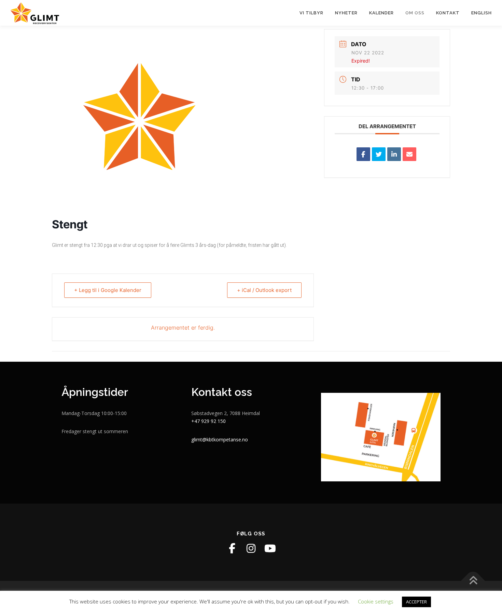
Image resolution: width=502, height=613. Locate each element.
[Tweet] (379, 154)
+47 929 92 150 (208, 421)
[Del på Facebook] (363, 154)
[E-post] (409, 154)
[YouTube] (270, 548)
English (481, 12)
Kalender (381, 12)
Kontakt (448, 12)
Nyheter (346, 12)
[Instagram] (251, 548)
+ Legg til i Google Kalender (107, 290)
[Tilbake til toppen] (473, 581)
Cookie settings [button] (375, 601)
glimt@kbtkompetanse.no (219, 439)
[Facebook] (232, 548)
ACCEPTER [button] (416, 602)
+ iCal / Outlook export (264, 290)
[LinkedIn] (394, 154)
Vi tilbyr (311, 12)
